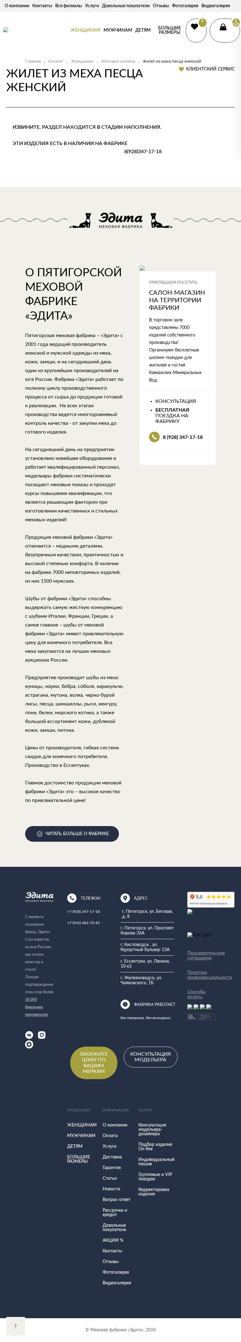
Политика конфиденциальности (201, 975)
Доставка (112, 1157)
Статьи (110, 1178)
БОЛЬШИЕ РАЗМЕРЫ (169, 30)
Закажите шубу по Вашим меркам (94, 1063)
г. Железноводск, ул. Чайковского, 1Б (141, 980)
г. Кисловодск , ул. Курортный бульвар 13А (144, 947)
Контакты (42, 6)
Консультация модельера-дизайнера (152, 1129)
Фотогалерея (185, 6)
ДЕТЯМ (143, 30)
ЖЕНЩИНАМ (85, 30)
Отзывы (161, 6)
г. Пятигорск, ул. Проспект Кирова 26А (147, 930)
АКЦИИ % (113, 1240)
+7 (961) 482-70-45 (83, 923)
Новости (111, 1189)
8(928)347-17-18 (143, 151)
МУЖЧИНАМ (118, 30)
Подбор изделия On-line (155, 1146)
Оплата (110, 1136)
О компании (17, 6)
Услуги (92, 6)
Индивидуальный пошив (156, 1161)
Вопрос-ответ (117, 1200)
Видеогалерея (215, 6)
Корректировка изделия (153, 1192)
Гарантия (112, 1168)
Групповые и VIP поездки (155, 1177)
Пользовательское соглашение (201, 955)
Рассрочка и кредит (115, 1212)
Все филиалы (68, 6)
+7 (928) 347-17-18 (83, 911)
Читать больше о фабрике (77, 834)
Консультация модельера (150, 1057)
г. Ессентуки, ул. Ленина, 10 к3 (145, 964)
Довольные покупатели (126, 6)
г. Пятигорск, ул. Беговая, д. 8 (147, 914)
